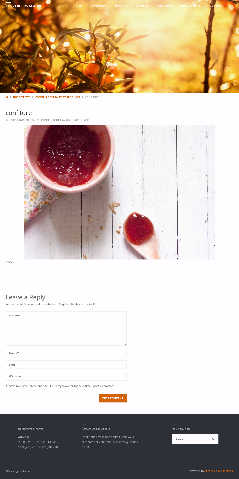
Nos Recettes (21, 97)
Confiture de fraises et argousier (57, 97)
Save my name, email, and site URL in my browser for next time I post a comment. (62, 386)
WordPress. (225, 471)
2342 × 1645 (17, 120)
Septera (209, 471)
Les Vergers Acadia (23, 6)
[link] (229, 5)
